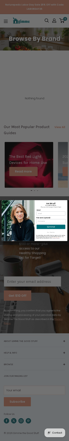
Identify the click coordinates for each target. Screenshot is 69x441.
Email (38, 210)
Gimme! (51, 226)
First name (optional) (43, 218)
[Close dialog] (65, 201)
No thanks (51, 232)
